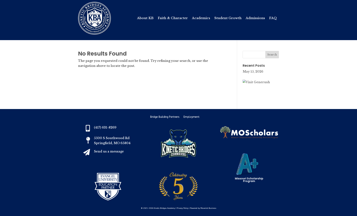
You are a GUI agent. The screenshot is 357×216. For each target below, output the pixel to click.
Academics (201, 18)
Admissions (255, 18)
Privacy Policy (182, 208)
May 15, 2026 (253, 71)
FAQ (273, 18)
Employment (192, 117)
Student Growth (228, 18)
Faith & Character (173, 18)
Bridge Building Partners (164, 117)
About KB (145, 18)
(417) (105, 127)
